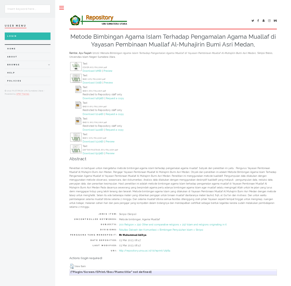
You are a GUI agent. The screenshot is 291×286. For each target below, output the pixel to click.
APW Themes (22, 94)
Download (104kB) (93, 114)
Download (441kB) (93, 129)
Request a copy (115, 98)
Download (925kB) (93, 153)
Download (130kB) (93, 141)
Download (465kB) (93, 98)
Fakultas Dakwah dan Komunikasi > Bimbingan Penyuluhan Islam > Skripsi (161, 229)
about (12, 57)
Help (11, 73)
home (11, 49)
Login (12, 36)
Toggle (61, 8)
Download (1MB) (92, 71)
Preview (108, 71)
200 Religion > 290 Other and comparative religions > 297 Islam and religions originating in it (173, 224)
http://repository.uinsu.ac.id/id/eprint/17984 (144, 250)
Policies (14, 81)
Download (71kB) (92, 82)
